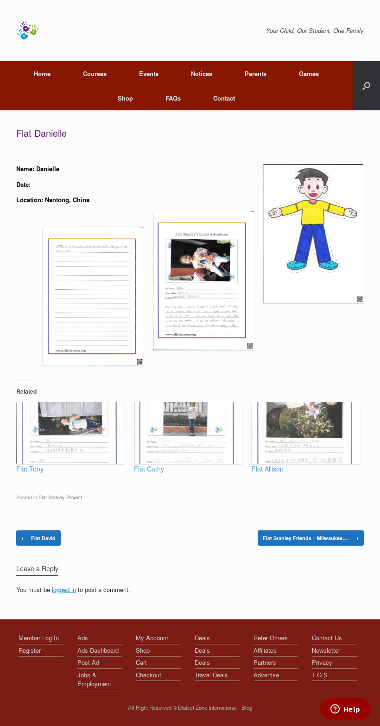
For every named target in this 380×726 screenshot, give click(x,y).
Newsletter (326, 650)
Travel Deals (211, 674)
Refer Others (270, 637)
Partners (264, 662)
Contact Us (327, 637)
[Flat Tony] (70, 433)
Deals (202, 637)
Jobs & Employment (94, 679)
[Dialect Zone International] (27, 30)
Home (42, 73)
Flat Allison (268, 468)
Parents (255, 73)
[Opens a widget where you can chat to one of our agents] (345, 709)
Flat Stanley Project (60, 497)
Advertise (266, 674)
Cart (141, 662)
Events (148, 73)
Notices (201, 73)
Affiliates (265, 650)
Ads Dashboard (98, 650)
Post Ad (88, 662)
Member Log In (39, 637)
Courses (95, 73)
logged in (64, 589)
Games (309, 73)
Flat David (38, 538)
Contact (224, 98)
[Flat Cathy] (188, 433)
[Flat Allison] (306, 433)
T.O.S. (320, 674)
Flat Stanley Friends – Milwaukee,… (311, 538)
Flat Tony (30, 468)
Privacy (322, 662)
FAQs (173, 98)
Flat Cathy (149, 468)
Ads (82, 637)
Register (30, 650)
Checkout (148, 674)
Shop (125, 98)
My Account (152, 637)
